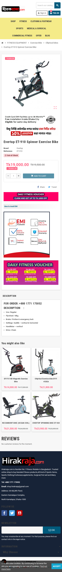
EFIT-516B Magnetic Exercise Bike (16, 380)
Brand (6, 148)
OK (53, 530)
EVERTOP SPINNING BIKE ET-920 (46, 423)
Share (42, 187)
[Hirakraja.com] (13, 9)
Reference (8, 151)
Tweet (54, 187)
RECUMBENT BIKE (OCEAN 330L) (15, 423)
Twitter (12, 513)
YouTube (19, 513)
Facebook (4, 513)
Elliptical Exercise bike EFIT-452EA (46, 380)
